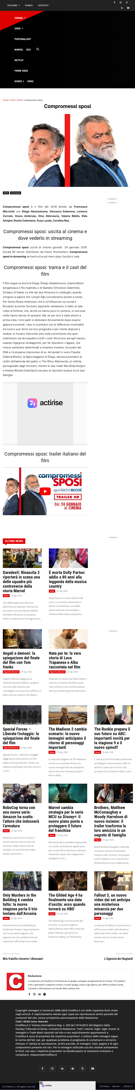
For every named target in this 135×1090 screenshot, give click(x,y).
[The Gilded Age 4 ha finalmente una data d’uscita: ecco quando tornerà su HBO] (68, 881)
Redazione (35, 976)
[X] (122, 8)
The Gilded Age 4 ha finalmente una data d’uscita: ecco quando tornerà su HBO (67, 902)
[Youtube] (128, 8)
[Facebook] (114, 3)
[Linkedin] (39, 993)
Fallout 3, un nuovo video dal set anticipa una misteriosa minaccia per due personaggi (112, 904)
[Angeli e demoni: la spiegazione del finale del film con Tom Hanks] (22, 639)
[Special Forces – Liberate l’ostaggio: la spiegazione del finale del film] (22, 715)
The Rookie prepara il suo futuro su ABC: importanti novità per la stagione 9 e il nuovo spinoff (112, 738)
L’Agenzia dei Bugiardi (118, 959)
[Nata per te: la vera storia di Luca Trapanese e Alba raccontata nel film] (68, 639)
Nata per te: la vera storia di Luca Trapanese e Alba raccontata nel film (65, 660)
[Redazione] (15, 984)
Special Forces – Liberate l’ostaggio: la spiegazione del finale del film (21, 736)
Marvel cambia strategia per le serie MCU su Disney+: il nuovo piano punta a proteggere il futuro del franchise (66, 819)
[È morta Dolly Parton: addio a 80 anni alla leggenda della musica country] (68, 558)
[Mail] (72, 1068)
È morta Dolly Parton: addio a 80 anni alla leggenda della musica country (67, 579)
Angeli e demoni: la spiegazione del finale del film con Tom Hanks (21, 660)
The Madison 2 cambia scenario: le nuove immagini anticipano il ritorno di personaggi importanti (68, 738)
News (6, 595)
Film (13, 100)
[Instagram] (120, 3)
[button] (37, 49)
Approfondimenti (11, 672)
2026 (52, 591)
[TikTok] (127, 3)
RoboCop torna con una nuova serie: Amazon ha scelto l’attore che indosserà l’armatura (21, 816)
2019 (19, 100)
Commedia (15, 193)
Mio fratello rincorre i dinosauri (23, 959)
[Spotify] (44, 993)
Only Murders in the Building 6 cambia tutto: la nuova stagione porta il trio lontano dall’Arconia (20, 904)
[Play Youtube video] (45, 491)
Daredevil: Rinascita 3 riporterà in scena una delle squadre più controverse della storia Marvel (21, 581)
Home (6, 100)
